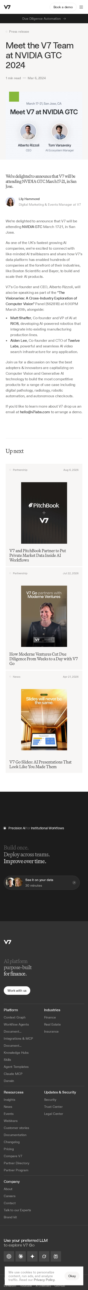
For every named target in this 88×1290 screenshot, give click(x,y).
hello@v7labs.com (35, 411)
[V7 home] (7, 7)
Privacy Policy (44, 1279)
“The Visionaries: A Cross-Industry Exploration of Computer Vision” (42, 298)
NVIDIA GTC (32, 226)
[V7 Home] (7, 942)
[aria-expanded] (81, 7)
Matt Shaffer (20, 317)
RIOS (14, 323)
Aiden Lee (18, 340)
